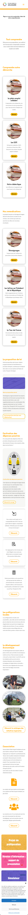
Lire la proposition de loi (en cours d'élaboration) (12, 416)
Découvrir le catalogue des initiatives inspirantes (14, 729)
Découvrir (14, 114)
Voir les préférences (14, 909)
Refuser (14, 904)
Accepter (14, 900)
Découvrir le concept (9, 502)
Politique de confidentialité (14, 912)
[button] (25, 883)
